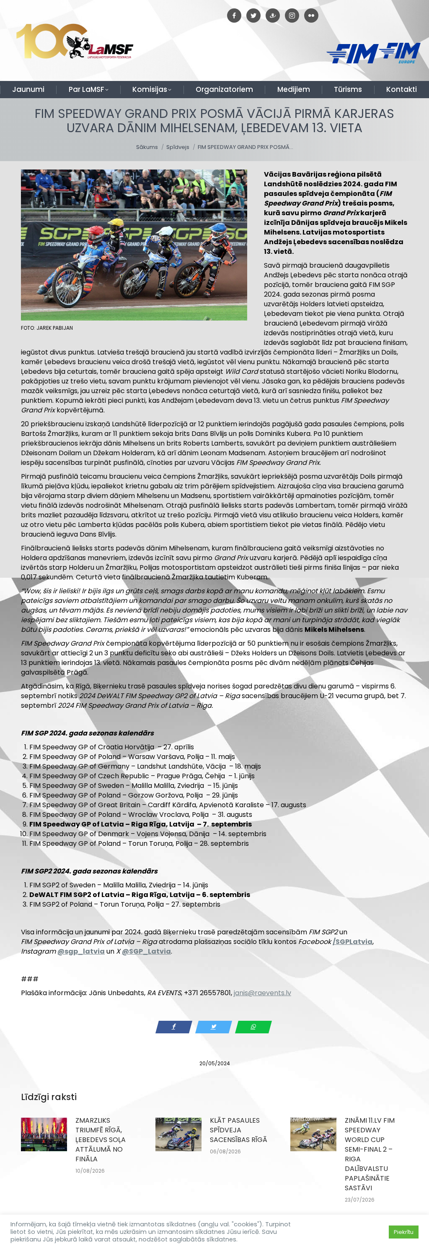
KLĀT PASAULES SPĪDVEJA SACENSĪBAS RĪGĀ (238, 1130)
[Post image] (44, 1134)
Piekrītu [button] (403, 1232)
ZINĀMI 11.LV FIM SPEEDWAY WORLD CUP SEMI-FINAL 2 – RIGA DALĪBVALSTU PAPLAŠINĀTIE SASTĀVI (370, 1154)
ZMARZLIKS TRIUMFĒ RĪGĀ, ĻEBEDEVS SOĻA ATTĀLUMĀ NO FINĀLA (100, 1140)
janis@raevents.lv (262, 993)
